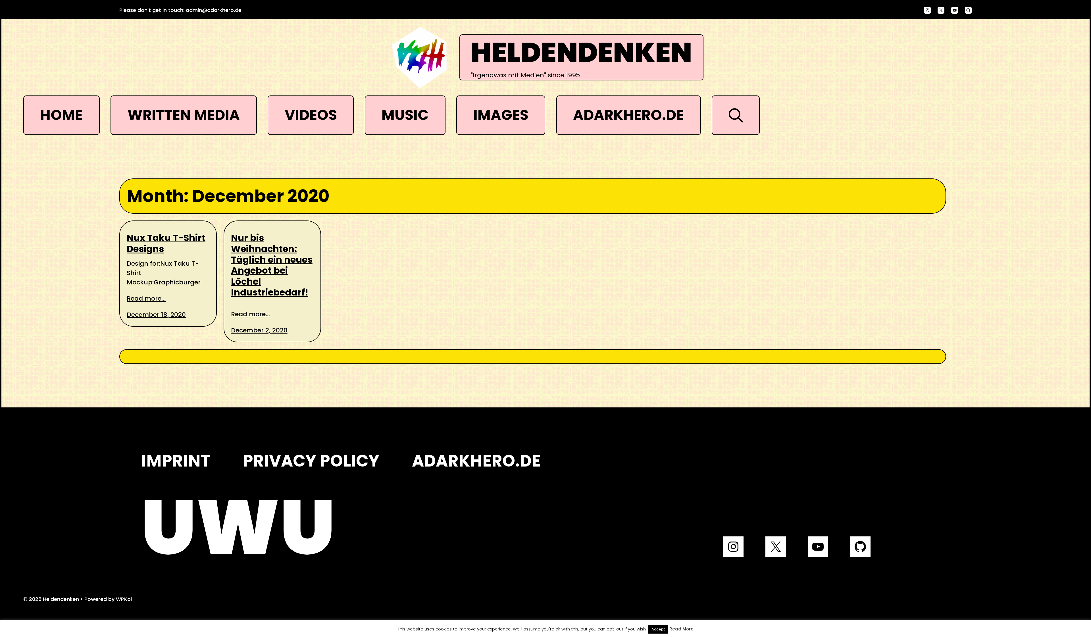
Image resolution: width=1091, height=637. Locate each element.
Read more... (146, 298)
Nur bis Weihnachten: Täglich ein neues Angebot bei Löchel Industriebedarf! (272, 265)
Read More (681, 629)
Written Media (184, 115)
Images (500, 115)
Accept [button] (658, 629)
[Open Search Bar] (736, 115)
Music (405, 115)
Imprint (175, 460)
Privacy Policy (311, 460)
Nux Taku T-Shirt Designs (166, 243)
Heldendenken (581, 52)
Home (61, 115)
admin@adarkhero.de (213, 10)
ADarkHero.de (628, 115)
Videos (311, 115)
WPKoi (124, 599)
